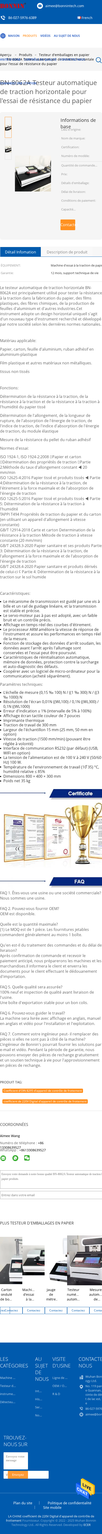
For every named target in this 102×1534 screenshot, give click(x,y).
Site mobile (52, 1507)
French (87, 17)
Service (40, 1407)
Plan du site (22, 1503)
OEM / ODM (60, 1386)
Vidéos (45, 36)
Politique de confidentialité (69, 1503)
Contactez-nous (72, 59)
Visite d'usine (10, 59)
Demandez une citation (18, 83)
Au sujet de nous (67, 36)
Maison (13, 36)
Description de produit (67, 252)
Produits (30, 36)
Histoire (40, 1399)
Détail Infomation (20, 252)
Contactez (67, 224)
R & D (56, 1394)
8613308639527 (33, 1150)
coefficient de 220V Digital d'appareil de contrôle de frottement (45, 1101)
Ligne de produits (64, 1378)
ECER (87, 1525)
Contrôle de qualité (40, 59)
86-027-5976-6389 (22, 18)
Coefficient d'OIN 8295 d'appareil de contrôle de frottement (43, 1091)
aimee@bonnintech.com (64, 6)
